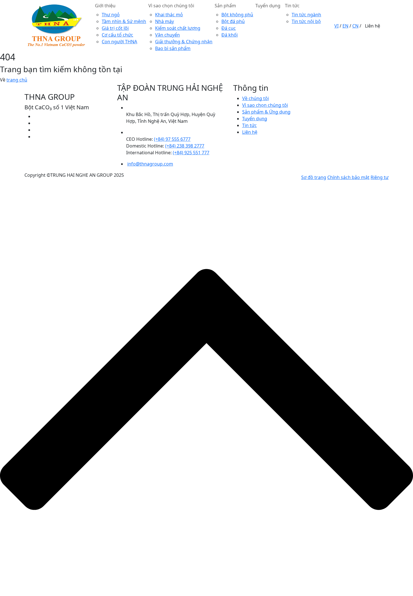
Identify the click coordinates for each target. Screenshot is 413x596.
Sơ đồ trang (313, 177)
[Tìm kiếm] (332, 26)
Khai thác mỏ (169, 15)
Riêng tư (380, 177)
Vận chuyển (167, 35)
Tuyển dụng (267, 6)
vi (336, 26)
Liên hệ (372, 26)
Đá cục (228, 28)
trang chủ (16, 80)
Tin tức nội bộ (306, 21)
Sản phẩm (225, 6)
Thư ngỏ (111, 15)
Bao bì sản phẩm (172, 48)
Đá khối (229, 35)
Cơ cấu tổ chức (117, 35)
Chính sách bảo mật (348, 177)
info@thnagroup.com (150, 164)
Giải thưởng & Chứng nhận (183, 41)
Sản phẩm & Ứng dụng (266, 112)
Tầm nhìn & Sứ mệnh (124, 21)
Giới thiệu (105, 6)
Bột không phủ (237, 15)
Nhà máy (164, 21)
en (345, 26)
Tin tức (292, 6)
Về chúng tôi (255, 98)
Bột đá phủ (233, 21)
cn (355, 26)
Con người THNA (119, 41)
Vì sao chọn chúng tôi (171, 6)
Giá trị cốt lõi (115, 28)
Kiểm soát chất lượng (177, 28)
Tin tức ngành (306, 15)
